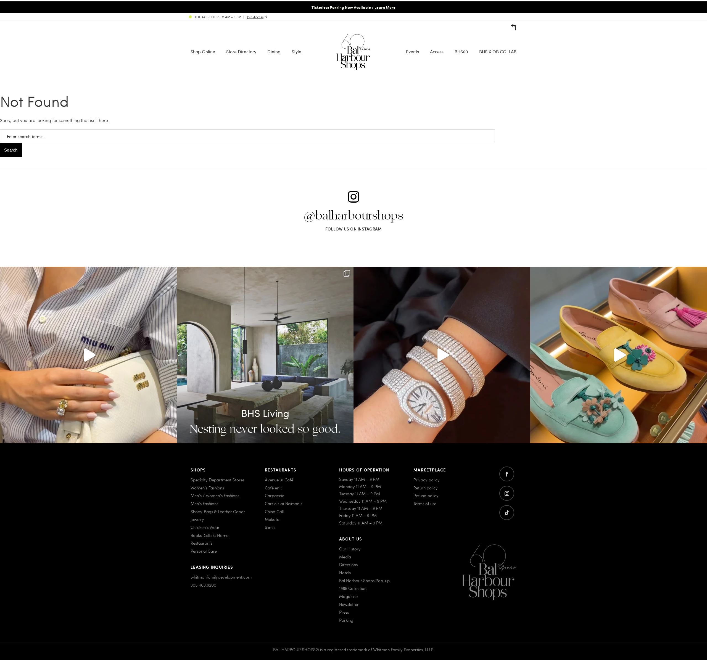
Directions (348, 564)
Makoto (272, 519)
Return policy (425, 488)
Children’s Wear (205, 527)
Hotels (345, 572)
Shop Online (203, 51)
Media (345, 557)
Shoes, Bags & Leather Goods (218, 511)
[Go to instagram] (506, 493)
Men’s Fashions (204, 503)
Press (344, 612)
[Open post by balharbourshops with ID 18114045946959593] (442, 355)
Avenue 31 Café (279, 480)
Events (412, 51)
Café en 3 (274, 488)
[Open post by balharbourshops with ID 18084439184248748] (265, 355)
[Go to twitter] (506, 512)
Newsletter (349, 604)
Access (437, 51)
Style (296, 51)
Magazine (348, 596)
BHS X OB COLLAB (497, 51)
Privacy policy (426, 480)
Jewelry (197, 519)
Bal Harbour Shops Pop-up (364, 580)
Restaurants (201, 543)
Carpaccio (274, 495)
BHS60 (461, 51)
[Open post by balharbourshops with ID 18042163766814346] (88, 355)
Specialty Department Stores (217, 480)
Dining (274, 51)
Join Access (255, 17)
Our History (350, 549)
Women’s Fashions (207, 488)
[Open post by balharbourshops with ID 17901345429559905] (618, 355)
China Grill (274, 511)
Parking (346, 620)
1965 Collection (352, 588)
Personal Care (204, 551)
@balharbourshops (353, 216)
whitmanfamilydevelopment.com (221, 577)
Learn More (384, 7)
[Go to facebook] (506, 473)
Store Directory (241, 51)
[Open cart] (513, 27)
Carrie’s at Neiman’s (283, 503)
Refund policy (426, 495)
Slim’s (270, 527)
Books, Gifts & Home (209, 535)
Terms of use (424, 503)
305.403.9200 (203, 585)
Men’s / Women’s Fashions (215, 495)
